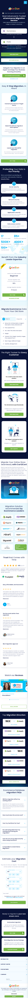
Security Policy (5, 179)
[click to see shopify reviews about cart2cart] (20, 577)
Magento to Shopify (14, 744)
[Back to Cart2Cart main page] (14, 10)
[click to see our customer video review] (14, 685)
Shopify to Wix (14, 754)
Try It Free (12, 161)
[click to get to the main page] (14, 986)
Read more (6, 598)
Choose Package (12, 949)
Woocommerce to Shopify (14, 734)
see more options (14, 298)
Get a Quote (14, 449)
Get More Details (14, 60)
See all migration (14, 782)
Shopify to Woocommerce (14, 764)
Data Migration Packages (12, 75)
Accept (14, 996)
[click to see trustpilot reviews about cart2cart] (7, 577)
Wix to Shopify (14, 724)
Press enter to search (5, 978)
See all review (14, 706)
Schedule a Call (14, 78)
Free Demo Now (14, 54)
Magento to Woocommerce (14, 774)
